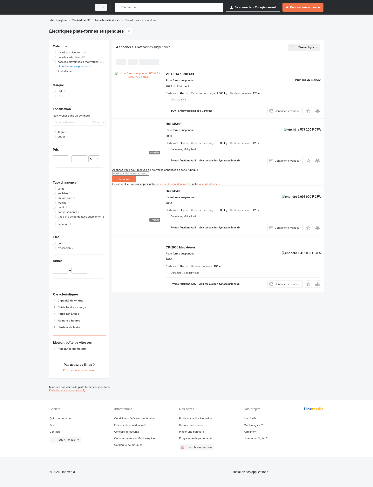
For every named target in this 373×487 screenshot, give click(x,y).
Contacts (55, 431)
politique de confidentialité (172, 184)
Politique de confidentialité (130, 425)
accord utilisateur (209, 184)
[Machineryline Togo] (70, 7)
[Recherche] (118, 7)
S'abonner (124, 179)
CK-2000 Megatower (180, 247)
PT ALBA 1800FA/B (180, 74)
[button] (308, 110)
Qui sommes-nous (61, 418)
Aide (52, 425)
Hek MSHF (173, 123)
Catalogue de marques (128, 444)
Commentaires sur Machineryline (134, 438)
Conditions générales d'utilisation (134, 418)
